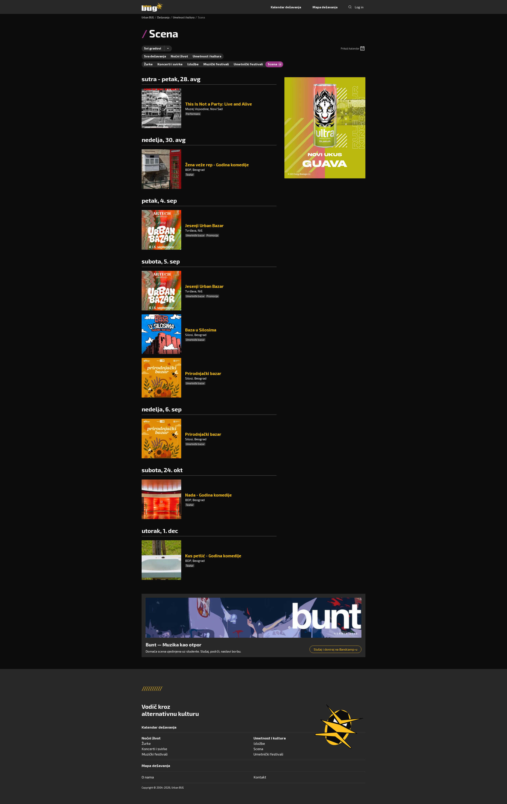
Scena (258, 749)
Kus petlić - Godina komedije (213, 555)
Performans (193, 113)
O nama (148, 777)
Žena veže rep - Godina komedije (217, 164)
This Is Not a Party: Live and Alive (218, 103)
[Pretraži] (350, 7)
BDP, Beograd (195, 169)
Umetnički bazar (195, 235)
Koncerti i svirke (154, 749)
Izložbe (259, 743)
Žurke (146, 743)
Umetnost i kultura (183, 17)
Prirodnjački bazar (203, 373)
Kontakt (260, 777)
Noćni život (151, 738)
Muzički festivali (155, 754)
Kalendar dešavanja (286, 7)
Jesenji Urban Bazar (204, 225)
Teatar (189, 174)
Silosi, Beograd (195, 335)
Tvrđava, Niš (193, 230)
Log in (359, 7)
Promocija (212, 235)
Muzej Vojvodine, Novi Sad (204, 109)
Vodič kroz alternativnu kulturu (170, 710)
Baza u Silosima (200, 329)
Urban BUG (148, 17)
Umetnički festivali (268, 754)
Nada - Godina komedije (208, 494)
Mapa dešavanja (325, 7)
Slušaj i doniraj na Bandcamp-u (335, 649)
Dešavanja (163, 17)
